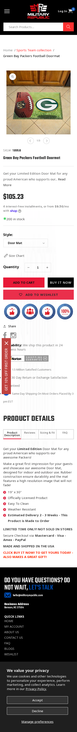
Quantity (11, 267)
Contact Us (13, 637)
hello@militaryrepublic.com (28, 595)
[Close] (6, 343)
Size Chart (16, 256)
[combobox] (38, 27)
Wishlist (11, 654)
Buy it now (60, 282)
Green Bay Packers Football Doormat (31, 56)
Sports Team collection (33, 50)
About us (11, 632)
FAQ (7, 643)
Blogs (9, 648)
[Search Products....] (68, 26)
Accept (37, 700)
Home (8, 50)
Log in (62, 11)
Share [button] (12, 326)
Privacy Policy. (36, 689)
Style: (8, 234)
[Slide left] (30, 141)
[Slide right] (46, 141)
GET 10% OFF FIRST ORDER (6, 369)
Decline (37, 711)
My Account (14, 626)
